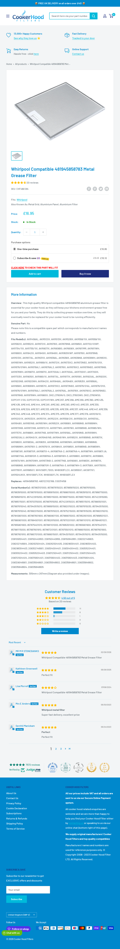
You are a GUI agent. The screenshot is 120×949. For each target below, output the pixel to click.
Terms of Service (15, 828)
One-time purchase (28, 248)
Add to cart (35, 273)
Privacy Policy (13, 803)
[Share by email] (107, 188)
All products (21, 64)
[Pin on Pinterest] (95, 188)
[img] (49, 652)
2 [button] (56, 748)
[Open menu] (7, 16)
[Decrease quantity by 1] (26, 232)
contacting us (76, 822)
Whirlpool (22, 199)
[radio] (14, 249)
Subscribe (16, 899)
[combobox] (69, 16)
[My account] (104, 16)
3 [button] (61, 748)
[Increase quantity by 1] (43, 232)
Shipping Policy (14, 823)
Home (9, 64)
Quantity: (16, 232)
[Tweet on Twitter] (101, 188)
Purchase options (20, 242)
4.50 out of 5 (68, 597)
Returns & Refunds (16, 818)
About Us (11, 793)
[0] (111, 16)
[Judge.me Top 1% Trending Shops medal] (105, 768)
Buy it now (85, 273)
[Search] (94, 16)
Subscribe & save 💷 (32, 258)
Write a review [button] (60, 630)
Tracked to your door (83, 38)
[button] (19, 182)
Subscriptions (14, 813)
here (36, 53)
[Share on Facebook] (89, 188)
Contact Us (12, 798)
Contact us (78, 53)
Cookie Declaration (16, 808)
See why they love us (25, 38)
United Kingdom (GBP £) (19, 914)
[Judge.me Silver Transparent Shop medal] (79, 768)
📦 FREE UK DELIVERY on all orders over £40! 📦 (60, 3)
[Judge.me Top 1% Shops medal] (92, 768)
